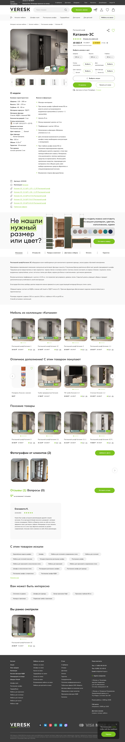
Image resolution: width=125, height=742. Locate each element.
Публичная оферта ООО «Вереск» (71, 685)
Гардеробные (14, 689)
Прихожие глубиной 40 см (83, 594)
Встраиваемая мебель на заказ (43, 682)
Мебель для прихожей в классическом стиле (27, 564)
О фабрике (58, 2)
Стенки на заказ (38, 676)
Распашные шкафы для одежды (76, 569)
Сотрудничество (66, 679)
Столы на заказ (38, 679)
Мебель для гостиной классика (22, 559)
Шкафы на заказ (38, 668)
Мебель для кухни (15, 701)
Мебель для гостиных (17, 695)
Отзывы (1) (36, 253)
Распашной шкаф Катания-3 (21, 439)
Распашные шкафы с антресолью (23, 573)
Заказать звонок (82, 10)
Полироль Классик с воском (21, 393)
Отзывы (63, 668)
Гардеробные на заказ (40, 673)
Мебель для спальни (16, 698)
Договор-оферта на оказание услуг (72, 688)
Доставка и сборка (71, 253)
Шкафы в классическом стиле (22, 569)
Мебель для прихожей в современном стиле (83, 564)
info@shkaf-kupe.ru (101, 671)
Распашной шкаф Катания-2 (74, 346)
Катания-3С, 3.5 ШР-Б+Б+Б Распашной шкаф (30, 203)
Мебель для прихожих (17, 692)
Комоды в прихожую (19, 598)
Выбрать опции (94, 78)
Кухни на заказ (38, 671)
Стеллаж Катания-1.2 (97, 393)
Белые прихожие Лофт (61, 594)
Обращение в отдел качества (70, 691)
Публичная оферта (20, 207)
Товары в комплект (54, 253)
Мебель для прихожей (55, 564)
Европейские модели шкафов (22, 554)
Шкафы (41, 554)
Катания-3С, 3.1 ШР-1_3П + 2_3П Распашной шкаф (32, 188)
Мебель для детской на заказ (42, 685)
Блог (86, 2)
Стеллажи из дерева (19, 594)
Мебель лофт (14, 703)
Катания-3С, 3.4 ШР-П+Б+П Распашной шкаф (30, 199)
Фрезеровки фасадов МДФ (69, 694)
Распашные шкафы (78, 559)
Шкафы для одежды (39, 594)
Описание (19, 253)
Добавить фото (104, 453)
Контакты (93, 2)
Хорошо (108, 734)
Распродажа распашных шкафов (49, 569)
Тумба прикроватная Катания (48, 393)
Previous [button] (12, 376)
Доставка (68, 2)
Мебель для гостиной (91, 554)
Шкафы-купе (14, 683)
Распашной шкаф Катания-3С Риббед (103, 439)
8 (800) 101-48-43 (100, 668)
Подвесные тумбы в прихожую (42, 598)
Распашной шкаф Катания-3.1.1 (75, 439)
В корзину (82, 85)
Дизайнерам (103, 2)
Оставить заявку (104, 241)
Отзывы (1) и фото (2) (90, 39)
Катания (25, 185)
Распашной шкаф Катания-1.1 (100, 346)
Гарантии (106, 253)
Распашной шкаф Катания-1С (48, 346)
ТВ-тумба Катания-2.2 (72, 393)
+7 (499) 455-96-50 (101, 665)
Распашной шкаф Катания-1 (21, 346)
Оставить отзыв (104, 490)
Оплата (88, 253)
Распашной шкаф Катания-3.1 (48, 439)
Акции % (112, 2)
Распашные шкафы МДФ (49, 573)
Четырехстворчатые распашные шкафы (52, 559)
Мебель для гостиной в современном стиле (64, 554)
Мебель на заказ (38, 665)
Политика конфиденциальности (71, 682)
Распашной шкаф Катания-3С (22, 643)
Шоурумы (76, 2)
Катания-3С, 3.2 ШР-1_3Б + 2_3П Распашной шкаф (32, 192)
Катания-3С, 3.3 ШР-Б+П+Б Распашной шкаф (30, 196)
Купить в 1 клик (105, 85)
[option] (23, 334)
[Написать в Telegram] (95, 9)
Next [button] (112, 329)
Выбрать (88, 64)
